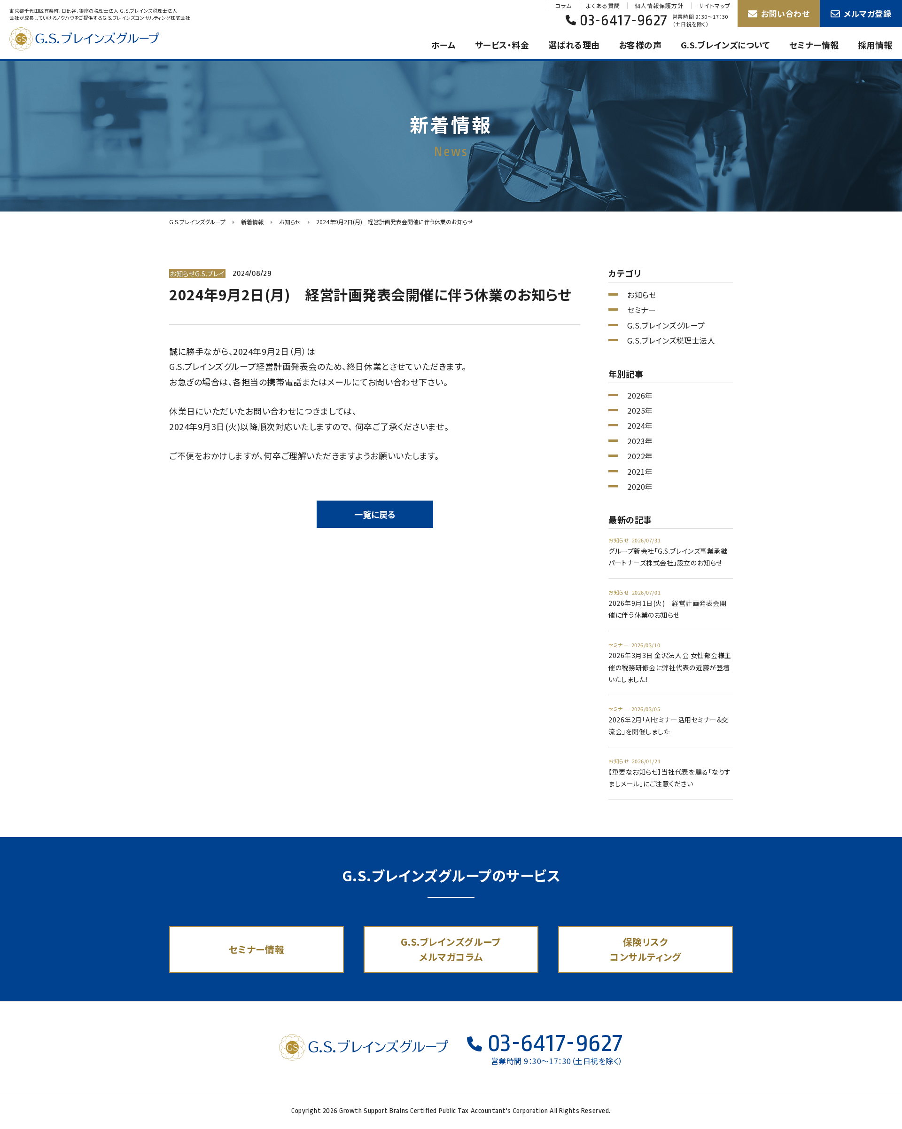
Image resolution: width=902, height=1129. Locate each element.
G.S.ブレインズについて (725, 45)
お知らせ (641, 295)
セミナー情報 (814, 45)
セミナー (641, 310)
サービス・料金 (502, 45)
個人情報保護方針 (659, 5)
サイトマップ (715, 5)
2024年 (640, 425)
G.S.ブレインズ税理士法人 (671, 340)
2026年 (640, 395)
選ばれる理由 (574, 45)
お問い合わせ (785, 13)
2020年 (640, 486)
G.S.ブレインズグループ (94, 39)
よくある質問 (603, 5)
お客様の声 (640, 45)
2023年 (640, 441)
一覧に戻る (375, 514)
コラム (563, 5)
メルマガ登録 (867, 13)
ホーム (443, 45)
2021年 (640, 471)
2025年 (640, 410)
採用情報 (875, 45)
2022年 (640, 456)
